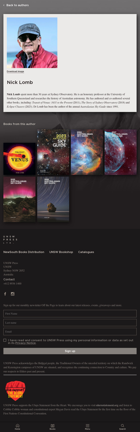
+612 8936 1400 (12, 283)
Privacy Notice (25, 343)
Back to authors (17, 5)
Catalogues (86, 252)
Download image (15, 71)
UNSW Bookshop (61, 252)
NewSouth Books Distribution (23, 252)
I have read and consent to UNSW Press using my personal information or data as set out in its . (70, 341)
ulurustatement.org (107, 405)
